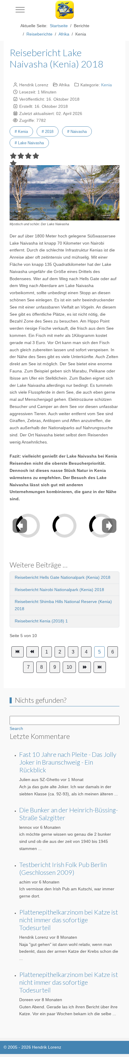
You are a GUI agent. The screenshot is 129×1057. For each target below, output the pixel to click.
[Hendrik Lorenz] (64, 9)
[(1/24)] (40, 523)
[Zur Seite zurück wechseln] (32, 652)
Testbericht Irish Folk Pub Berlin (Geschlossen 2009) (63, 868)
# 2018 (47, 131)
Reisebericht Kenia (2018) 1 (41, 621)
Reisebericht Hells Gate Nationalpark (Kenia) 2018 (62, 577)
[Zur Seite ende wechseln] (100, 667)
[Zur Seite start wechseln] (17, 652)
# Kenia (21, 131)
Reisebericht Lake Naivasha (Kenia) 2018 (57, 58)
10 (69, 667)
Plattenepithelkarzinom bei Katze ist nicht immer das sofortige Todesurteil (68, 920)
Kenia (106, 84)
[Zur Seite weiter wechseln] (85, 667)
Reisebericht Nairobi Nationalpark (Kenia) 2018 (59, 589)
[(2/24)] (77, 523)
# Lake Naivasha (29, 143)
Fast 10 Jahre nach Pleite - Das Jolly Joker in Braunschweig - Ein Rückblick (67, 762)
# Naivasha (77, 131)
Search (16, 728)
